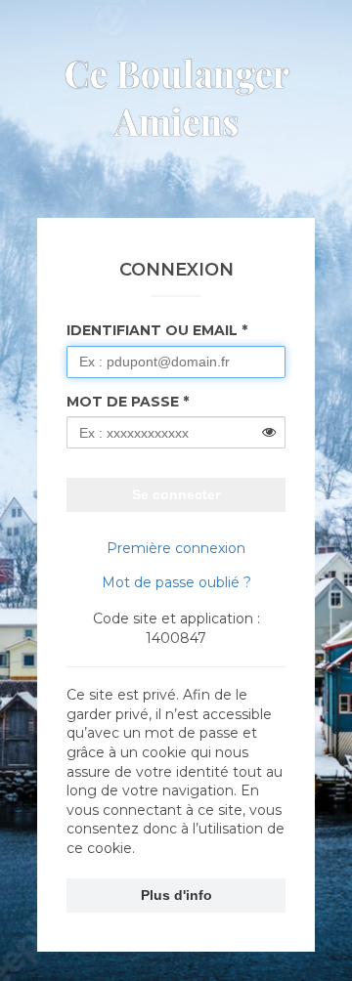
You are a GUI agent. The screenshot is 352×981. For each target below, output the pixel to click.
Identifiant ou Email (152, 330)
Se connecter (176, 494)
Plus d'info (176, 895)
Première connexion (176, 548)
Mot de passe (122, 401)
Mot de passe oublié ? (176, 582)
